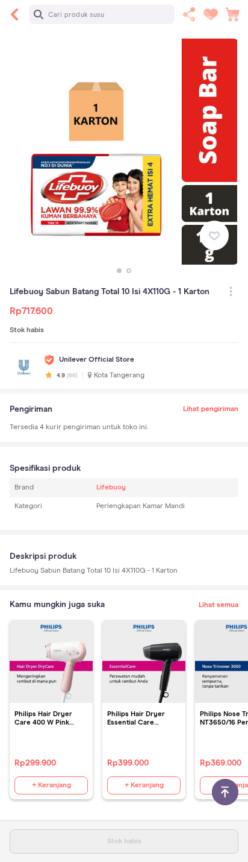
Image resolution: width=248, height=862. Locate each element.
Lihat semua (218, 605)
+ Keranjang (51, 785)
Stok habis (124, 841)
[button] (119, 270)
